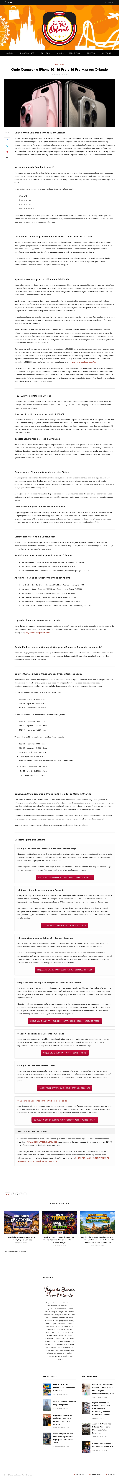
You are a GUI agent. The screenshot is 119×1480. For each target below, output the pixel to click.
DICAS (59, 53)
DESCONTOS (74, 53)
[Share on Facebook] (7, 140)
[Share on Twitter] (7, 146)
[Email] (7, 158)
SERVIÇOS (106, 53)
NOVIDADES (59, 64)
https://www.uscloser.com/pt (82, 362)
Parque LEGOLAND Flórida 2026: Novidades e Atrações (64, 1388)
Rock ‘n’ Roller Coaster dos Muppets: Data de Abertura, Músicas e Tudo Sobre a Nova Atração (59, 1239)
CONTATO (59, 59)
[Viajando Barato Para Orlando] (59, 28)
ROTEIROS (45, 53)
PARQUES (9, 53)
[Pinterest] (7, 152)
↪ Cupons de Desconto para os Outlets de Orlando (42, 1101)
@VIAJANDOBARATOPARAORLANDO (41, 1142)
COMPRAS (91, 53)
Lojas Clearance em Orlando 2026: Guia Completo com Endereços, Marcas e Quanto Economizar (101, 1409)
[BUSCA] (106, 2)
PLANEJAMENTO (27, 53)
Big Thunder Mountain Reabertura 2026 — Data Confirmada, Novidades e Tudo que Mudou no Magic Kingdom (97, 1239)
